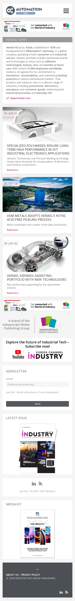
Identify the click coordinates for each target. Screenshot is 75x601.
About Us (12, 574)
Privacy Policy (30, 574)
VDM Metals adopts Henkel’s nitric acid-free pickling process (36, 218)
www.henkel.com (20, 98)
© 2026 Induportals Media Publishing (30, 578)
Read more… (13, 169)
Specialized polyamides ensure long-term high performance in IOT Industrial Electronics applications (38, 149)
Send (37, 403)
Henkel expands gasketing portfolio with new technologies (36, 277)
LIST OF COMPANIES (18, 581)
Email (9, 378)
